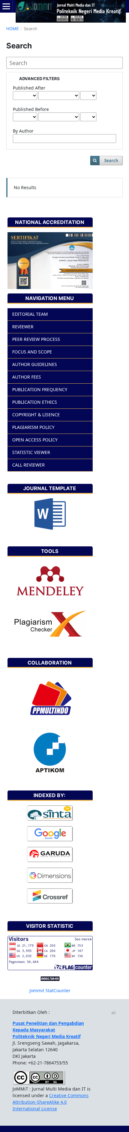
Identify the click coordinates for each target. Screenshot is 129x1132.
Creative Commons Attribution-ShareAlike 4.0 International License (51, 1102)
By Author (23, 131)
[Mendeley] (50, 581)
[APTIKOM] (50, 752)
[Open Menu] (6, 6)
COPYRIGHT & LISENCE (36, 415)
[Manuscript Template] (50, 514)
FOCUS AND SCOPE (32, 352)
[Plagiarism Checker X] (50, 623)
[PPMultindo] (50, 700)
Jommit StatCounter (49, 990)
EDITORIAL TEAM (30, 314)
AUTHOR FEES (26, 377)
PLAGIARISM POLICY (33, 427)
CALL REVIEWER (28, 465)
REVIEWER (23, 327)
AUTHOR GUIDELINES (34, 364)
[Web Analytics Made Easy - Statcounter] (50, 978)
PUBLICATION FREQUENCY (39, 389)
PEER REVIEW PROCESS (36, 339)
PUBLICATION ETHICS (34, 402)
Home (12, 28)
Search (111, 160)
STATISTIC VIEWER (31, 452)
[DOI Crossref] (50, 896)
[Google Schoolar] (50, 834)
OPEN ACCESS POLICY (35, 440)
